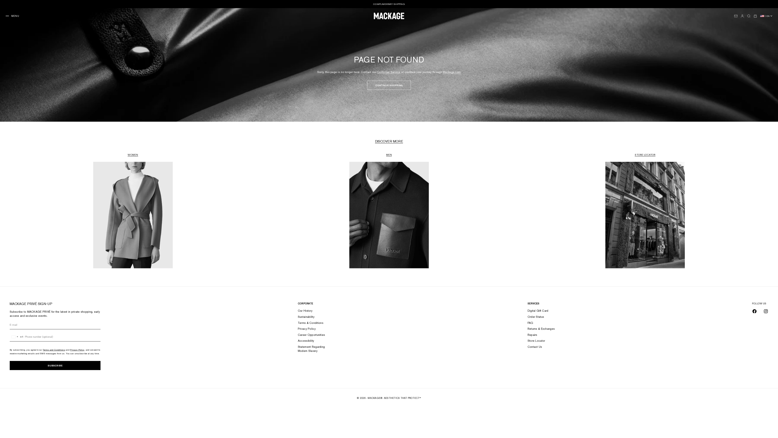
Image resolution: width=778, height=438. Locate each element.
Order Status (536, 317)
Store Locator (536, 340)
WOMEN (133, 155)
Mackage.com (452, 72)
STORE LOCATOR (645, 155)
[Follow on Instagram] (765, 311)
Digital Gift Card (538, 310)
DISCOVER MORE (389, 141)
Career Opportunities (311, 335)
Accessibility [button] (306, 340)
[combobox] (17, 336)
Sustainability (306, 317)
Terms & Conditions (310, 323)
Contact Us (535, 347)
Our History (305, 310)
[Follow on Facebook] (754, 311)
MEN (389, 155)
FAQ (530, 323)
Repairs (532, 335)
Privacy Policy (77, 349)
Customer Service (388, 72)
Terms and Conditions (54, 349)
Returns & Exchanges (541, 329)
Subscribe (55, 365)
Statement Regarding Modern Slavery (311, 349)
